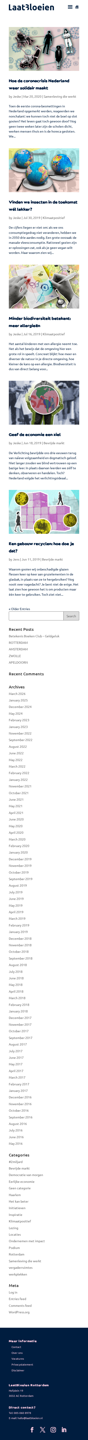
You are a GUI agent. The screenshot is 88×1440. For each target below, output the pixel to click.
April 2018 (16, 991)
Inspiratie (15, 1214)
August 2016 (18, 1124)
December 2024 (20, 707)
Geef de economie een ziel (35, 435)
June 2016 (16, 1137)
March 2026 (17, 694)
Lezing (13, 1228)
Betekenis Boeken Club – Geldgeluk (34, 636)
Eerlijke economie (22, 1181)
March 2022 (17, 766)
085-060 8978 (22, 1413)
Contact (16, 1347)
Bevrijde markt (54, 443)
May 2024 (16, 713)
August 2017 (18, 1044)
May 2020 (16, 826)
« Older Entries (19, 609)
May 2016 (16, 1143)
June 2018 (16, 978)
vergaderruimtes (20, 1267)
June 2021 (16, 799)
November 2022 (20, 733)
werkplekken (18, 1274)
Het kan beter (18, 1201)
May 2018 (16, 985)
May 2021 (16, 806)
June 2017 (16, 1057)
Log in (13, 1292)
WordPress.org (19, 1312)
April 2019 (16, 912)
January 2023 (18, 727)
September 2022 (20, 740)
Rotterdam (16, 1254)
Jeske (17, 96)
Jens (16, 559)
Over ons (17, 1352)
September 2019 (20, 879)
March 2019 (17, 918)
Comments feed (20, 1305)
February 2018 (19, 1005)
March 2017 (17, 1077)
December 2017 (20, 1018)
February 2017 (19, 1084)
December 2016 (20, 1097)
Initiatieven (17, 1208)
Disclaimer (18, 1370)
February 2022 (19, 773)
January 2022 (18, 779)
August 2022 (18, 746)
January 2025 (18, 700)
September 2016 (20, 1117)
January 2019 (18, 932)
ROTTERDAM (18, 642)
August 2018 (18, 965)
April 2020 (16, 832)
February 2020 (19, 846)
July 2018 (16, 971)
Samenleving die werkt (60, 96)
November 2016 (20, 1104)
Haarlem (15, 1195)
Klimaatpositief (54, 218)
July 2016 (16, 1130)
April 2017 (16, 1071)
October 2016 (19, 1110)
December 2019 (20, 859)
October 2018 (19, 951)
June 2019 (16, 899)
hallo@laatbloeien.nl (30, 1418)
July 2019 (16, 892)
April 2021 (16, 813)
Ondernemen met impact (27, 1241)
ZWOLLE (15, 656)
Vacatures (18, 1358)
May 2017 (16, 1064)
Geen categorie (20, 1188)
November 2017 (20, 1024)
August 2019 (18, 885)
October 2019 (19, 872)
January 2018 (18, 1011)
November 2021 (20, 786)
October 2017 (19, 1031)
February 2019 (19, 925)
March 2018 (17, 998)
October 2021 (19, 793)
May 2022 (16, 760)
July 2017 (16, 1051)
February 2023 (19, 720)
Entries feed (17, 1299)
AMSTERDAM (18, 649)
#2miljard (16, 1162)
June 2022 (16, 753)
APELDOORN (18, 662)
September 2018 (20, 958)
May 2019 (16, 905)
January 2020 (18, 852)
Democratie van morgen (26, 1175)
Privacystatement (22, 1364)
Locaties (15, 1234)
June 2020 (16, 819)
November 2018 (20, 945)
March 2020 (17, 839)
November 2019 (20, 865)
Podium (14, 1248)
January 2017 (18, 1090)
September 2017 (20, 1038)
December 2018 (20, 938)
